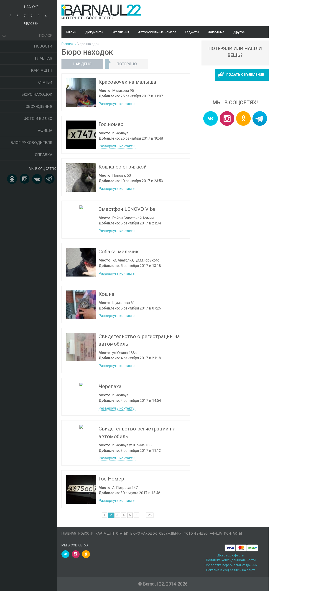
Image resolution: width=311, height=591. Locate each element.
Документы (94, 32)
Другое (239, 32)
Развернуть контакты (117, 104)
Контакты (233, 534)
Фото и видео (38, 118)
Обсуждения (38, 106)
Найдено (82, 64)
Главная (43, 58)
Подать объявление (245, 75)
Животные (216, 32)
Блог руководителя (31, 142)
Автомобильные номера (157, 32)
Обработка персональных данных (230, 565)
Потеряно (127, 64)
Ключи (71, 32)
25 (150, 515)
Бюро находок (36, 94)
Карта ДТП (41, 70)
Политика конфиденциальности (231, 560)
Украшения (120, 32)
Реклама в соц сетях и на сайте (230, 570)
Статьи (45, 82)
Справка (43, 154)
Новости (43, 46)
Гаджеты (192, 32)
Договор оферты (230, 555)
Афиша (45, 130)
